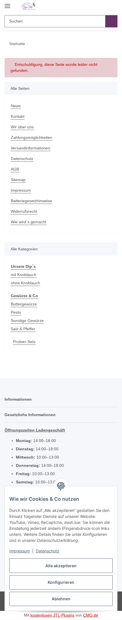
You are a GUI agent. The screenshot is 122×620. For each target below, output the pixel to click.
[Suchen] (111, 21)
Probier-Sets (24, 341)
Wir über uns (22, 127)
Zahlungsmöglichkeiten (31, 137)
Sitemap (18, 179)
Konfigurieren (61, 582)
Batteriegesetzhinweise (31, 200)
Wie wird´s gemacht (28, 222)
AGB (15, 169)
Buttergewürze (24, 304)
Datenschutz (47, 550)
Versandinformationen (30, 148)
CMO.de (90, 615)
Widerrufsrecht (24, 211)
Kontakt (17, 116)
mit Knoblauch (23, 274)
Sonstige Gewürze (27, 320)
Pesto (16, 312)
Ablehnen (61, 598)
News (16, 106)
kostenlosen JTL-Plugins (52, 615)
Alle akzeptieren (61, 565)
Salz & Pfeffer (23, 329)
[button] (95, 6)
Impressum (19, 550)
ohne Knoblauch (25, 283)
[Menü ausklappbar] (7, 3)
